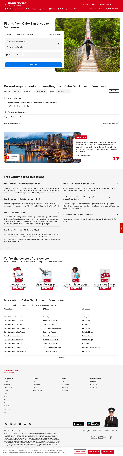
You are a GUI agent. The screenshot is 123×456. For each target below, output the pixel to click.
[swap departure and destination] (58, 44)
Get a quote (92, 9)
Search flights (33, 64)
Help (93, 4)
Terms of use (115, 431)
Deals (62, 9)
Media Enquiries (37, 390)
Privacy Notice (87, 431)
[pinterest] (30, 424)
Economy (30, 34)
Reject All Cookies (94, 451)
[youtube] (25, 424)
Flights (9, 9)
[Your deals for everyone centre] (47, 278)
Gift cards (65, 381)
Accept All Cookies (108, 451)
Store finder (93, 387)
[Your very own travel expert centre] (76, 278)
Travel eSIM (65, 390)
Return (9, 34)
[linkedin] (20, 424)
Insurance (65, 387)
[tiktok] (15, 424)
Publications (7, 406)
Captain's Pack (66, 384)
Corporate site (37, 384)
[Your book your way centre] (18, 278)
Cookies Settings (80, 451)
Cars (70, 9)
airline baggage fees (27, 447)
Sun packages (32, 9)
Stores (101, 9)
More (76, 9)
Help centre (93, 381)
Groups (6, 400)
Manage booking (105, 4)
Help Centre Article (53, 206)
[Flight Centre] (11, 371)
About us (35, 381)
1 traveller (19, 34)
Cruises (44, 9)
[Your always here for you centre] (105, 278)
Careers (35, 387)
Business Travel (8, 403)
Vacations (20, 9)
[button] (61, 357)
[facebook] (6, 424)
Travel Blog (7, 409)
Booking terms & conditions (101, 431)
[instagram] (11, 424)
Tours (53, 9)
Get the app (85, 4)
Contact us (93, 384)
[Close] (120, 451)
